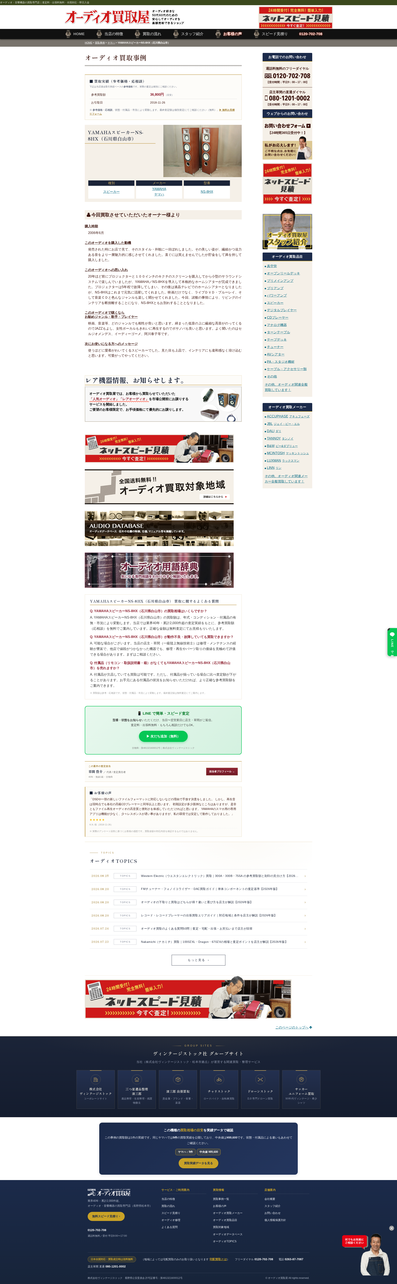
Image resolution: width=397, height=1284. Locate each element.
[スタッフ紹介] (287, 228)
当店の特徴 (168, 1199)
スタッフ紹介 (272, 1206)
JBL (283, 424)
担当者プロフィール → (222, 771)
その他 (272, 376)
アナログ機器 (277, 325)
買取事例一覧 (221, 1199)
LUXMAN (283, 460)
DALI (274, 431)
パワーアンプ (277, 295)
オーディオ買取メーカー (228, 1213)
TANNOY (280, 438)
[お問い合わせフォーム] (287, 126)
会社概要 (269, 1199)
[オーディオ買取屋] (124, 22)
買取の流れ (168, 1206)
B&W (282, 446)
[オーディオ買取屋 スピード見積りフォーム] (295, 26)
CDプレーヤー (277, 317)
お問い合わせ (272, 1213)
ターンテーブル (278, 332)
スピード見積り (170, 1213)
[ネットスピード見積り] (287, 183)
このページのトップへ (292, 1027)
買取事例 (100, 42)
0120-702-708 (97, 1230)
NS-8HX (207, 191)
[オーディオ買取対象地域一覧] (163, 486)
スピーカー (111, 191)
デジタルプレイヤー (282, 310)
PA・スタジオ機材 (280, 361)
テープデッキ (277, 339)
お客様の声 (219, 1206)
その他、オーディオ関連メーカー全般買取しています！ (286, 478)
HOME (88, 42)
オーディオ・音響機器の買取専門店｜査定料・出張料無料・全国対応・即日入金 (44, 2)
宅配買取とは (218, 1259)
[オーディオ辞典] (163, 570)
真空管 (272, 266)
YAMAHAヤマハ (159, 191)
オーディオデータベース (228, 1234)
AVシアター (276, 354)
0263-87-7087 (294, 1259)
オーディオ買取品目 (225, 1220)
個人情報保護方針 (275, 1220)
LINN (274, 468)
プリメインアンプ (280, 281)
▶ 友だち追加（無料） (163, 736)
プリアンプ (275, 288)
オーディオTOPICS (225, 1241)
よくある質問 (169, 1227)
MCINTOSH (288, 453)
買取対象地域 (221, 1227)
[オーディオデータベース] (163, 528)
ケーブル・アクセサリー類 (287, 369)
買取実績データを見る (198, 1163)
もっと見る (198, 960)
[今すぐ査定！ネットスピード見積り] (163, 447)
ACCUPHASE (288, 416)
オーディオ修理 (170, 1220)
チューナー (275, 347)
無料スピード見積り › (106, 1216)
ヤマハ (111, 42)
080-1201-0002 (115, 1266)
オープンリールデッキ (283, 273)
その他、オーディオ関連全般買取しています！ (286, 387)
